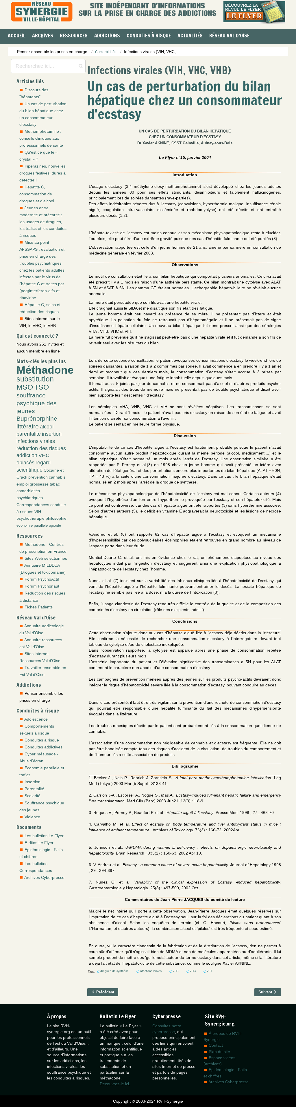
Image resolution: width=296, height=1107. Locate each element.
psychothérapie (30, 518)
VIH (37, 511)
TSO (41, 387)
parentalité (28, 434)
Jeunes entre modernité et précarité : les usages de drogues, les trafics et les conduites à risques (42, 222)
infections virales (35, 441)
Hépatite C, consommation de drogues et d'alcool (36, 194)
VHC (43, 455)
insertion (52, 434)
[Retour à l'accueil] (42, 11)
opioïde (55, 525)
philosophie (56, 518)
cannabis (57, 477)
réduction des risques (41, 448)
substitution (35, 379)
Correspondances (32, 504)
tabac (55, 484)
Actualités (190, 35)
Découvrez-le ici (114, 1083)
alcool (46, 427)
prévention (38, 477)
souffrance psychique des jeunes (36, 403)
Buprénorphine (36, 418)
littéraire (27, 426)
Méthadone (45, 370)
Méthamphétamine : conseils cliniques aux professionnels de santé (41, 138)
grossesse (39, 484)
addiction (26, 455)
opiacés (25, 463)
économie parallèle (32, 525)
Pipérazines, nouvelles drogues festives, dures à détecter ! (42, 173)
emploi (22, 484)
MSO (24, 387)
